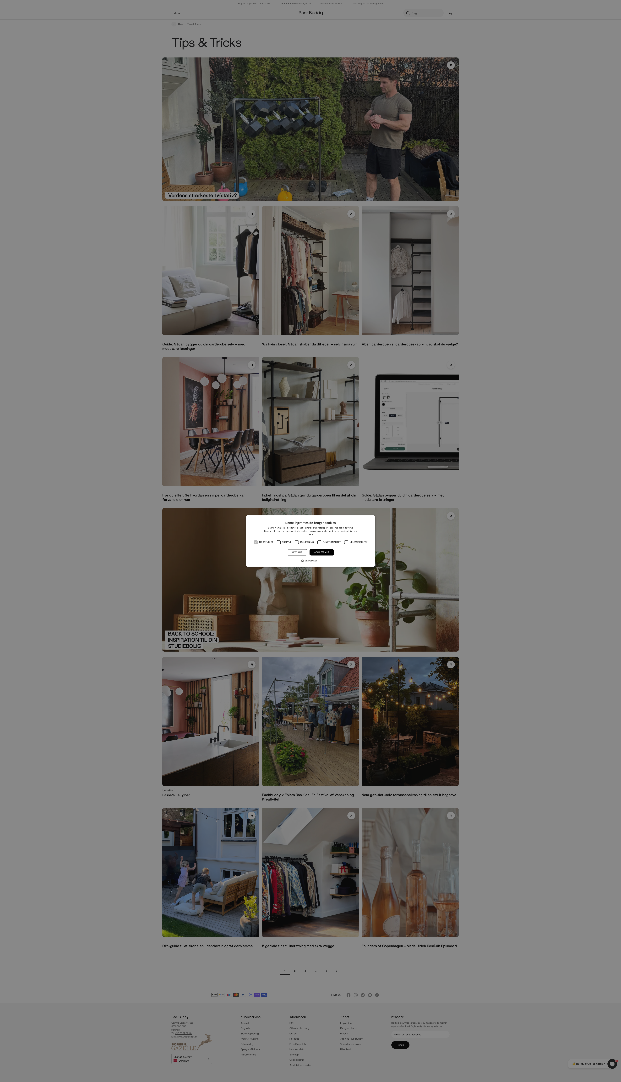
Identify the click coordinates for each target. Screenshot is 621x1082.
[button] (310, 561)
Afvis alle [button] (297, 552)
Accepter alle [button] (321, 552)
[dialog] (310, 541)
